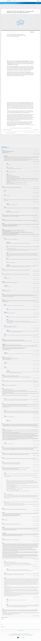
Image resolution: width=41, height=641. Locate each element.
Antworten (37, 161)
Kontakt (39, 1)
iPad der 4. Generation (25, 102)
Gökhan (7, 316)
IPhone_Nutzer (8, 211)
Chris (3, 150)
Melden (34, 161)
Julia (3, 523)
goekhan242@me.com (5, 301)
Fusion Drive (27, 71)
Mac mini (9, 63)
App (37, 1)
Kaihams (4, 219)
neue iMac (15, 66)
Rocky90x (5, 277)
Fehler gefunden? (36, 129)
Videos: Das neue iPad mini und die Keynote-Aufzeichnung (30, 132)
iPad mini (19, 114)
